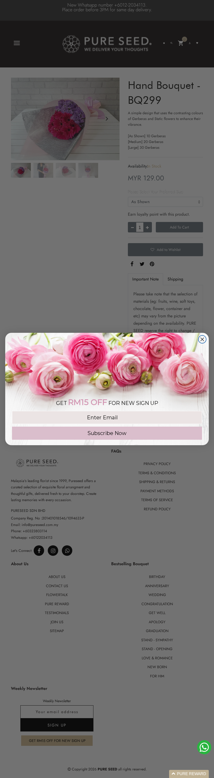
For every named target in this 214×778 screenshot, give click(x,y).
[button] (189, 774)
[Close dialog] (202, 339)
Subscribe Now (107, 433)
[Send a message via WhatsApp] (204, 747)
